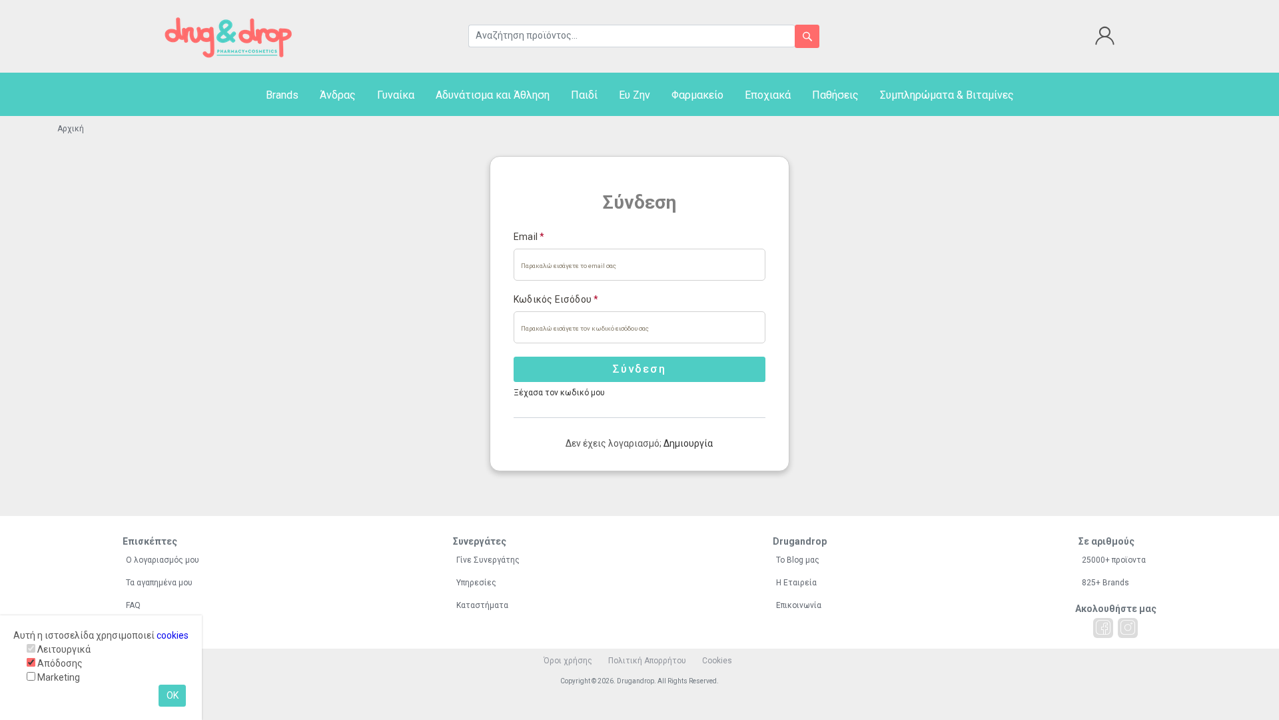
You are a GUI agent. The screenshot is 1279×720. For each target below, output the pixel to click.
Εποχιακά (768, 95)
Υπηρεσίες (476, 582)
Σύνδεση (639, 368)
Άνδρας (338, 95)
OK (173, 695)
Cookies (717, 660)
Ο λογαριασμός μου (162, 560)
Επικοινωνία (798, 605)
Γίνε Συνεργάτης (488, 560)
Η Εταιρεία (796, 582)
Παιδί (584, 95)
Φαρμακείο (697, 95)
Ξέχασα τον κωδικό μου (559, 392)
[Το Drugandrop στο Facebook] (1103, 628)
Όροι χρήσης (568, 660)
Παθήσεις (835, 95)
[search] (807, 36)
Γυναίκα (395, 95)
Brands (282, 95)
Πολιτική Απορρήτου (647, 660)
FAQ (133, 605)
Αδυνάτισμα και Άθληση (493, 95)
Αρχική (70, 128)
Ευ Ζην (634, 95)
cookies (173, 635)
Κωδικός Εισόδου (556, 299)
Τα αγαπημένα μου (159, 582)
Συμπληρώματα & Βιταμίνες (947, 95)
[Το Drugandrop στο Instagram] (1128, 628)
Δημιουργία (688, 443)
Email (529, 236)
